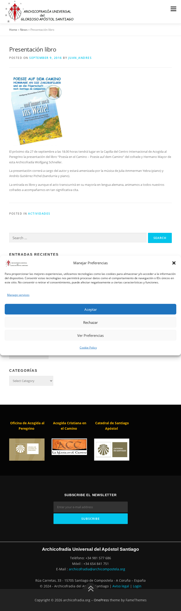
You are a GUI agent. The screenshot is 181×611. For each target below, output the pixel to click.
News (24, 30)
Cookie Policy (88, 348)
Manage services (18, 295)
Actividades (39, 214)
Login (137, 586)
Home (13, 30)
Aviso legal (120, 586)
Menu (173, 9)
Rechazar (90, 322)
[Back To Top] (90, 589)
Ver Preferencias (90, 335)
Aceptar (90, 309)
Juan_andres (80, 58)
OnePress (101, 600)
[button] (174, 263)
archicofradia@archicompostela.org (97, 569)
